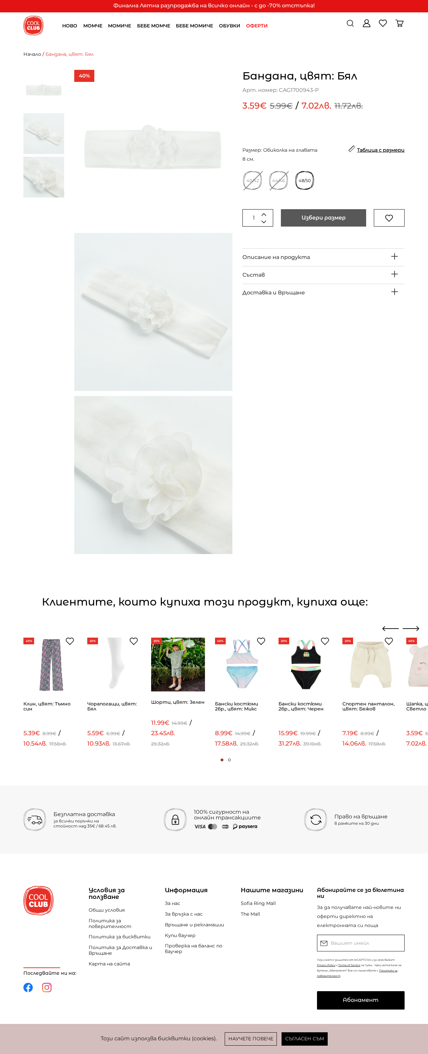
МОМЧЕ (92, 26)
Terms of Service (349, 965)
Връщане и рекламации (194, 925)
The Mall (250, 914)
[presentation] (390, 628)
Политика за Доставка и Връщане (120, 950)
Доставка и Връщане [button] (273, 292)
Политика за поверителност (110, 923)
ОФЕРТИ (257, 26)
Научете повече (250, 1039)
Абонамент (361, 1000)
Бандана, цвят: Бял (69, 54)
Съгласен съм (304, 1039)
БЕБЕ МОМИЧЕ (194, 26)
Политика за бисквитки (119, 937)
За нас (172, 903)
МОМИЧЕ (119, 26)
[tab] (323, 257)
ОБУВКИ (229, 26)
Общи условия (107, 910)
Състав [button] (253, 275)
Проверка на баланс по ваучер (193, 948)
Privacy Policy (326, 965)
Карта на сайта (109, 964)
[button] (222, 760)
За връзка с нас (184, 914)
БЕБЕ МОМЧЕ (153, 26)
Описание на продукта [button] (276, 257)
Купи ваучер (180, 935)
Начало (32, 54)
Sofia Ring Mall (258, 903)
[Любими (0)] (384, 25)
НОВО (69, 26)
